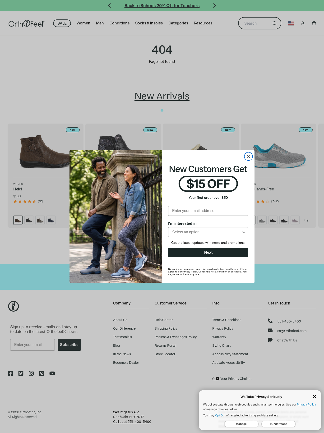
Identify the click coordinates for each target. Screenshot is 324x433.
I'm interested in (182, 223)
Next (208, 252)
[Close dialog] (248, 156)
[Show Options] (243, 232)
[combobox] (206, 232)
